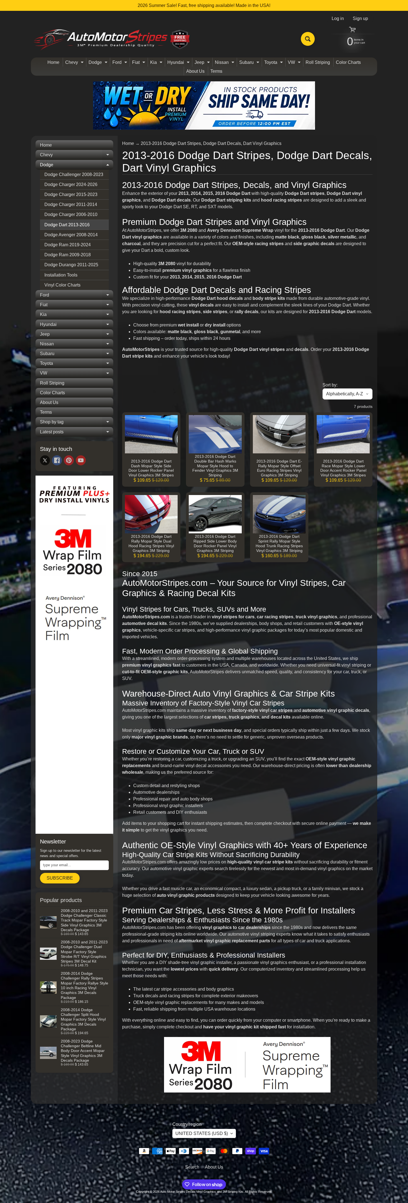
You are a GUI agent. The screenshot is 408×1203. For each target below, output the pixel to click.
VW (295, 63)
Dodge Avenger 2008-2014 (71, 234)
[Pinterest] (69, 460)
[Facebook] (57, 460)
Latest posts (76, 433)
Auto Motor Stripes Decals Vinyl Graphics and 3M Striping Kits (201, 1191)
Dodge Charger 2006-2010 (70, 214)
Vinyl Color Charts (62, 285)
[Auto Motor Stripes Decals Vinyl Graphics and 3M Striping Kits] (112, 39)
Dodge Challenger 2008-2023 (73, 174)
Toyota (274, 63)
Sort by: (330, 385)
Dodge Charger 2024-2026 (70, 184)
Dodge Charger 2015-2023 (70, 194)
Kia (157, 63)
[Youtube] (81, 460)
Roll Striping (318, 62)
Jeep (203, 63)
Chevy (75, 63)
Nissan (225, 63)
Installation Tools (60, 275)
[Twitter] (45, 460)
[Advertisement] (74, 745)
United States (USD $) (201, 1133)
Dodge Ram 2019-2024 (67, 244)
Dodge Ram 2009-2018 (67, 254)
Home (53, 62)
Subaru (250, 63)
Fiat (139, 63)
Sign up (360, 18)
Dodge (99, 63)
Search (192, 1167)
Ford (120, 63)
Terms (216, 71)
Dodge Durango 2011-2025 (71, 264)
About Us (195, 71)
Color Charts (348, 62)
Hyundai (179, 63)
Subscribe (60, 878)
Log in (338, 18)
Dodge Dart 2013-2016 (67, 224)
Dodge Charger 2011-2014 (70, 204)
